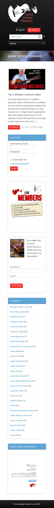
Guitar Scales (15, 356)
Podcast (13, 405)
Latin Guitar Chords (18, 376)
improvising (15, 371)
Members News (16, 400)
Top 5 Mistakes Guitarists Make (24, 94)
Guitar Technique (17, 361)
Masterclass (15, 396)
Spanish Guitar (16, 425)
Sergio (40, 127)
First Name (15, 267)
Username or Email (19, 144)
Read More (13, 127)
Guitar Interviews (17, 336)
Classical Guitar (16, 326)
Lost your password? (19, 164)
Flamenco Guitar (17, 331)
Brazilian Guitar (16, 322)
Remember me (20, 160)
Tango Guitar (15, 430)
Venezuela (14, 435)
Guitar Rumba (15, 351)
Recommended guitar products (22, 410)
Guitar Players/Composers (21, 346)
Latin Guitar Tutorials (19, 386)
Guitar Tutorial (16, 366)
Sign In (21, 30)
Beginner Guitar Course (19, 307)
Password (14, 152)
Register (35, 30)
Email (13, 276)
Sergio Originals (17, 420)
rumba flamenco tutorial (20, 415)
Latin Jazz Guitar (17, 391)
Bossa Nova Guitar (17, 312)
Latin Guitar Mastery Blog (20, 381)
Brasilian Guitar (16, 316)
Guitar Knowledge (17, 341)
